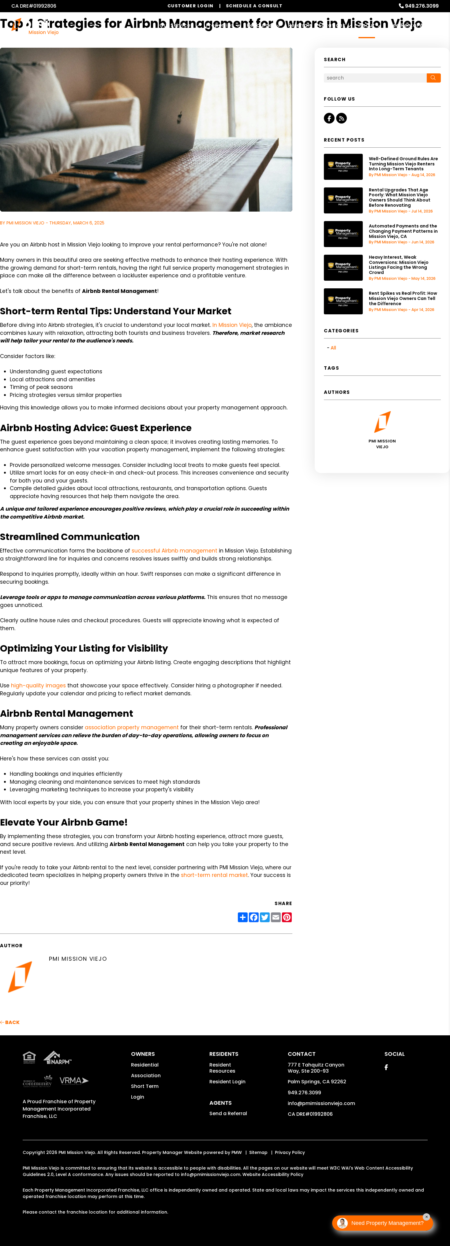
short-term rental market (214, 875)
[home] (34, 26)
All (333, 348)
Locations (332, 25)
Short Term (145, 1086)
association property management (132, 727)
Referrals (300, 25)
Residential (145, 1064)
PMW (236, 1152)
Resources (261, 25)
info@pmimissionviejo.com (321, 1103)
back (12, 1022)
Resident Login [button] (227, 1081)
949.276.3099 (422, 5)
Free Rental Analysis (415, 25)
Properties (220, 25)
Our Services (176, 25)
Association (146, 1075)
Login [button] (137, 1096)
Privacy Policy (290, 1152)
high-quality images (38, 685)
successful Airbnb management (174, 550)
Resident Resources (222, 1067)
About (366, 25)
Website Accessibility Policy (272, 1174)
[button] (329, 118)
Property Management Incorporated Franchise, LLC (59, 1109)
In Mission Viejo (232, 325)
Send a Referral (228, 1113)
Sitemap (258, 1152)
